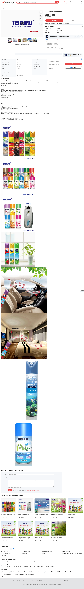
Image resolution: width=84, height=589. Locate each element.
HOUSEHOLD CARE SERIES (47, 551)
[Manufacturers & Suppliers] (7, 2)
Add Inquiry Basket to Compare (22, 44)
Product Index (62, 580)
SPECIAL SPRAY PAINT (26, 551)
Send (10, 490)
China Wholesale (37, 580)
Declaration (54, 584)
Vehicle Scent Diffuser (27, 566)
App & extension (69, 5)
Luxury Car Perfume (49, 566)
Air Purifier (9, 566)
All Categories (5, 5)
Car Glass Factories (5, 571)
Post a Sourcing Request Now (33, 490)
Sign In (47, 48)
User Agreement (48, 584)
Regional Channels (55, 580)
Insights (71, 580)
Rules (82, 5)
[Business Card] (81, 59)
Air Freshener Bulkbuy (30, 574)
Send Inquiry (54, 20)
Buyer (57, 5)
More (2, 576)
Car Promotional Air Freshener (18, 574)
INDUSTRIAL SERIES (66, 551)
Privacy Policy (59, 584)
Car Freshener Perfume (69, 571)
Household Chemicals (17, 566)
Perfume (3, 566)
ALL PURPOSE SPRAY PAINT (6, 553)
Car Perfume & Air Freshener (27, 8)
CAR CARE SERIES (25, 553)
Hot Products (14, 580)
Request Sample (66, 23)
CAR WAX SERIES (45, 553)
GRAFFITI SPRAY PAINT (5, 551)
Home (2, 8)
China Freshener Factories (39, 571)
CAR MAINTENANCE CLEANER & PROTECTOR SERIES (72, 553)
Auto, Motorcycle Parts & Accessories (10, 8)
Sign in (82, 3)
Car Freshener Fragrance (6, 574)
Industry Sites (49, 580)
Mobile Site (66, 580)
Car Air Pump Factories (28, 571)
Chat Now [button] (74, 20)
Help (62, 5)
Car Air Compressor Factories (16, 571)
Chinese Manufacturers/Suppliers (28, 580)
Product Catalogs (17, 548)
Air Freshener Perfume (50, 571)
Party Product (3, 555)
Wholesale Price (43, 580)
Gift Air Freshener (60, 571)
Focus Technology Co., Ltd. (34, 584)
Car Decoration (19, 8)
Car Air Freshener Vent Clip (38, 566)
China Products (19, 580)
